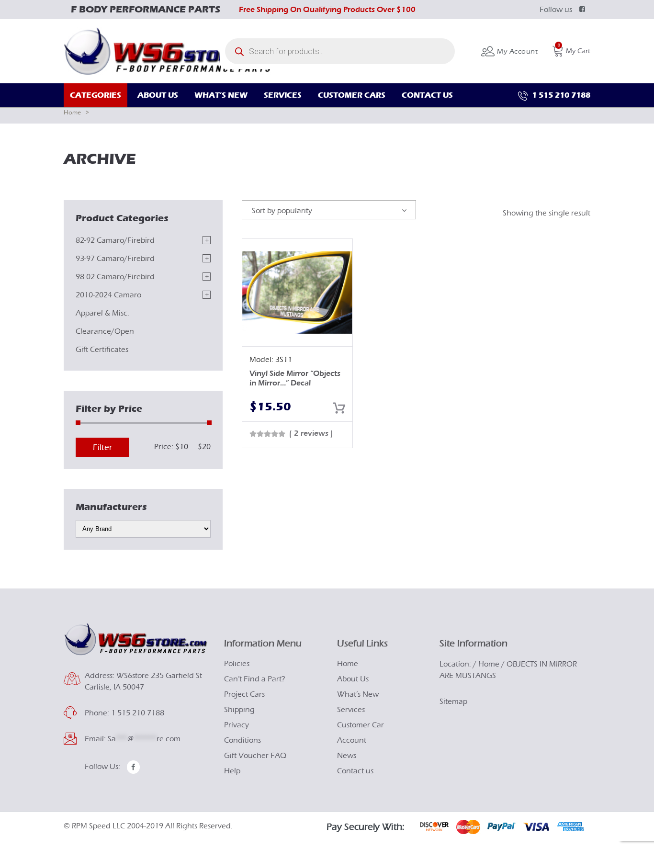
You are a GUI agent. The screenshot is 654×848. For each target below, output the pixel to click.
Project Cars (244, 694)
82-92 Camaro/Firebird (115, 240)
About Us (353, 679)
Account (351, 740)
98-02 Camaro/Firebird (115, 276)
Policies (236, 663)
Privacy (236, 725)
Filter (102, 447)
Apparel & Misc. (102, 313)
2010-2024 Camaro (108, 295)
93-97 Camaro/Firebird (115, 258)
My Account (516, 51)
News (346, 755)
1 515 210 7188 (560, 95)
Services (351, 709)
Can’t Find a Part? (254, 679)
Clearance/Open (105, 331)
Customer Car (360, 725)
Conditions (242, 740)
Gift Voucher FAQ (255, 755)
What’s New (358, 694)
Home (72, 112)
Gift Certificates (102, 349)
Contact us (355, 771)
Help (232, 771)
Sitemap (453, 701)
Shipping (239, 709)
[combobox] (329, 209)
